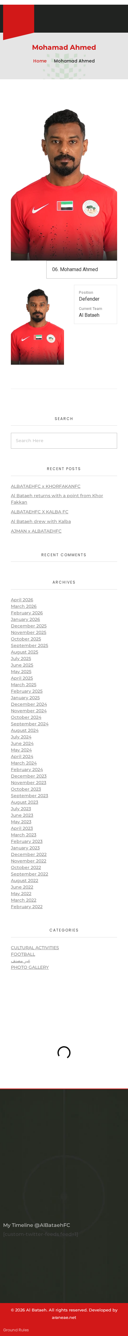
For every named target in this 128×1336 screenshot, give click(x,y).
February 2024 (27, 769)
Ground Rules (16, 1330)
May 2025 (21, 671)
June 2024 (22, 743)
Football (23, 954)
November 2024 (29, 711)
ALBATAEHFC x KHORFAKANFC (45, 486)
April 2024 (22, 756)
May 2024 (21, 750)
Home (40, 61)
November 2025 (28, 632)
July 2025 (21, 658)
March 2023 (23, 835)
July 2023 (21, 808)
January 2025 (25, 697)
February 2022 (27, 906)
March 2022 (23, 900)
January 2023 (25, 848)
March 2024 (24, 763)
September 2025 (29, 645)
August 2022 (24, 880)
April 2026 (22, 600)
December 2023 (29, 776)
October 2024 (26, 717)
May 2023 (21, 822)
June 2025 (22, 665)
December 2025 (29, 626)
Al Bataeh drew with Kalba (41, 521)
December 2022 (29, 854)
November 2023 (28, 782)
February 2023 (27, 841)
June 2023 (22, 815)
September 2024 (29, 724)
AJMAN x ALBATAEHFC (36, 531)
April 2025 (22, 678)
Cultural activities (35, 947)
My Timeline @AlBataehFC (36, 1225)
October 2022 (26, 867)
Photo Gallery (30, 967)
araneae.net (64, 1317)
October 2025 (26, 639)
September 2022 (29, 874)
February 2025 (27, 691)
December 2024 (29, 704)
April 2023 (22, 828)
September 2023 (29, 795)
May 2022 (21, 893)
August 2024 (25, 730)
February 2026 (27, 613)
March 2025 (23, 684)
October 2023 (26, 789)
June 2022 (22, 887)
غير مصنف (20, 961)
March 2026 (24, 606)
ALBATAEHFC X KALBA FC (39, 512)
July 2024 (21, 737)
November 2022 (28, 861)
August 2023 (24, 802)
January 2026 (25, 619)
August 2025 (24, 652)
